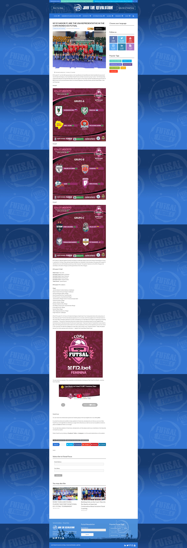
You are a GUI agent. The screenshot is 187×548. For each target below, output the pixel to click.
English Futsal (127, 64)
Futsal (123, 67)
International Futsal (115, 64)
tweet (54, 450)
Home (56, 16)
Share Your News (58, 8)
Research (118, 16)
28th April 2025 (84, 510)
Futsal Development (115, 61)
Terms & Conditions (57, 523)
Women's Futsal (84, 440)
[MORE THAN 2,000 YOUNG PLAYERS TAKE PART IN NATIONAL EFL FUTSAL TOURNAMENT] (65, 493)
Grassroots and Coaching (70, 16)
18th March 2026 (56, 508)
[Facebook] (58, 538)
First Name (57, 468)
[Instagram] (61, 538)
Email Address (57, 461)
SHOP (127, 16)
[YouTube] (63, 538)
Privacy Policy (66, 523)
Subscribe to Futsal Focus (126, 8)
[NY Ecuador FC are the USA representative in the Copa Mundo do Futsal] (79, 49)
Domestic (86, 16)
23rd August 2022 (69, 28)
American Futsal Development (72, 440)
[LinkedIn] (53, 538)
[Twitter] (56, 538)
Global (109, 16)
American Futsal (61, 440)
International (98, 16)
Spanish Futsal (127, 61)
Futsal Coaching (114, 67)
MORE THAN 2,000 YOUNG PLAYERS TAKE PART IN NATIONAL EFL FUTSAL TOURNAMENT (65, 504)
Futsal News (113, 71)
